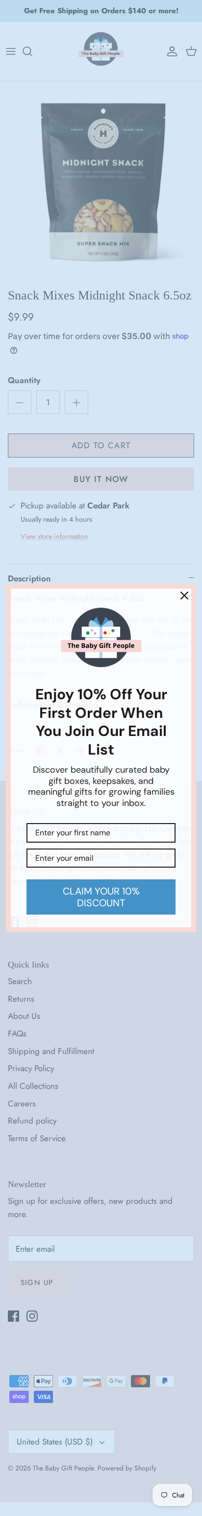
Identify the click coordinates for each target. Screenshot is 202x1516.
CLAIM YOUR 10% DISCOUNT (101, 897)
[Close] (184, 595)
